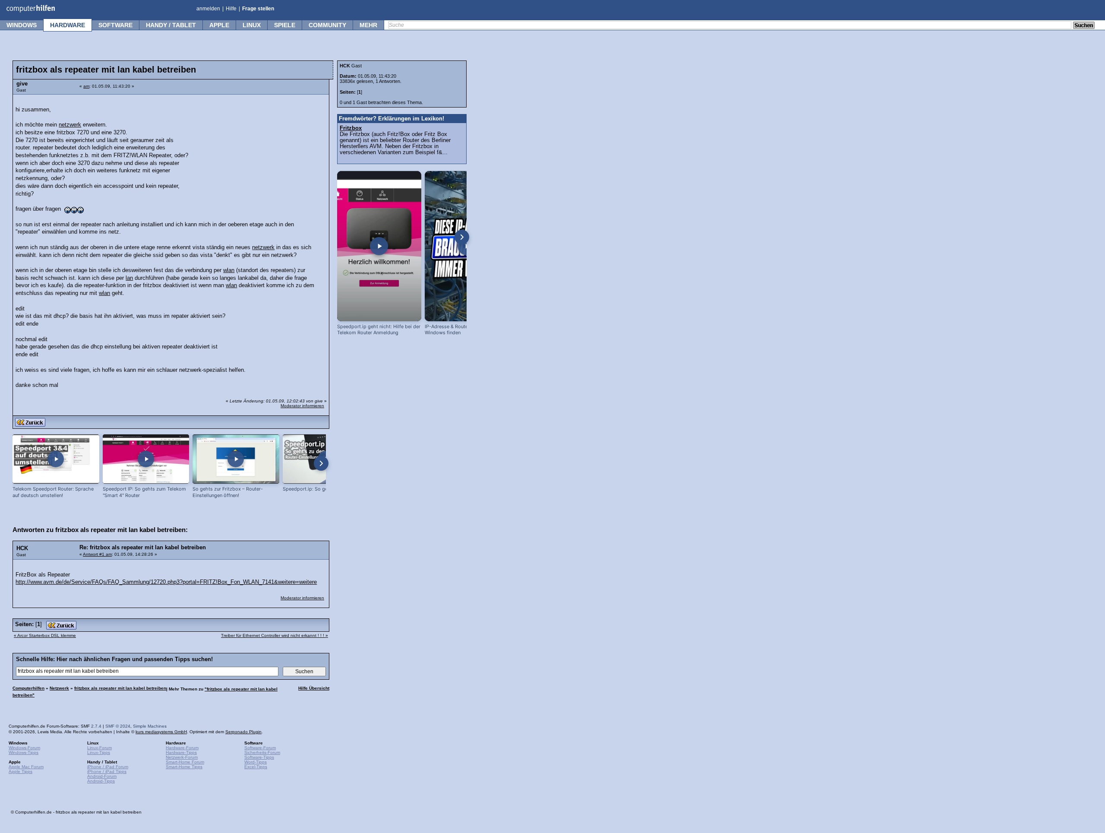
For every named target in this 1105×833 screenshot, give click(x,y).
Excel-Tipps (255, 766)
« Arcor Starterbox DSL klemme (45, 635)
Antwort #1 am (97, 554)
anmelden (208, 9)
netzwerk (70, 125)
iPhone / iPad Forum (107, 766)
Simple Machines (150, 726)
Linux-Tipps (98, 752)
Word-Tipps (255, 762)
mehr (368, 25)
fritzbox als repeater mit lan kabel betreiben (120, 688)
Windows (21, 25)
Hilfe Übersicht (313, 688)
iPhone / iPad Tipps (106, 771)
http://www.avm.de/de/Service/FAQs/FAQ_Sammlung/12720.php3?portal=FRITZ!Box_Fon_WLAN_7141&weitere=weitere (166, 582)
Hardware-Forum (182, 747)
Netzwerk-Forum (182, 757)
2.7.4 (96, 726)
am (86, 86)
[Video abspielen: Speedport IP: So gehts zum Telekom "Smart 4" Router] (146, 459)
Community (327, 25)
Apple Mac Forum (26, 766)
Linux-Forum (99, 747)
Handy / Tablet (171, 25)
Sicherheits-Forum (262, 752)
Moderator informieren (302, 405)
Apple (219, 25)
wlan (228, 270)
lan (129, 278)
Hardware (67, 25)
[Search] (1084, 26)
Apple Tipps (20, 771)
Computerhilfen (28, 688)
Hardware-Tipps (181, 752)
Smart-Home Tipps (184, 766)
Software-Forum (260, 747)
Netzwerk (59, 688)
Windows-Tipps (23, 752)
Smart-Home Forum (185, 762)
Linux (252, 25)
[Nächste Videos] (321, 463)
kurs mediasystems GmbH (161, 731)
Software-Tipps (259, 757)
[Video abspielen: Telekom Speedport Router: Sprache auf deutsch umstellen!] (56, 459)
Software (115, 25)
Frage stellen (258, 9)
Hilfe (231, 9)
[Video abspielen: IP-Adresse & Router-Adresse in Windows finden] (467, 246)
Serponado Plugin (243, 731)
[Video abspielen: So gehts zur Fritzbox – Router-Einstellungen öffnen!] (236, 459)
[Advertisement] (260, 153)
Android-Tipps (101, 781)
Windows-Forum (24, 747)
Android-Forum (102, 776)
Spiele (284, 25)
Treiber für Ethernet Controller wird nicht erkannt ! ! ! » (274, 635)
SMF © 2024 (117, 726)
